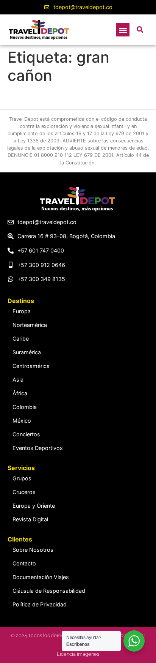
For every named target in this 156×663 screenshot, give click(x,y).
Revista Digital (30, 519)
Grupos (21, 478)
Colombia (24, 407)
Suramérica (26, 352)
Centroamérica (31, 366)
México (21, 420)
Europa (21, 311)
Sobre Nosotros (32, 549)
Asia (17, 379)
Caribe (20, 338)
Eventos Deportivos (37, 448)
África (19, 393)
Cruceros (24, 492)
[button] (122, 29)
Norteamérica (29, 325)
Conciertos (26, 434)
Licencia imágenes (78, 654)
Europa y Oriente (33, 505)
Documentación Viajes (40, 577)
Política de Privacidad (39, 604)
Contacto (24, 563)
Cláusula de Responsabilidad (48, 590)
